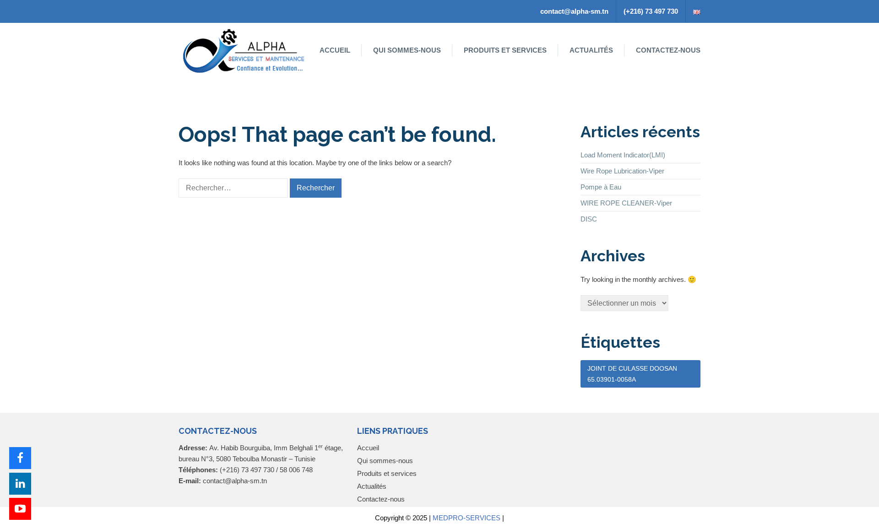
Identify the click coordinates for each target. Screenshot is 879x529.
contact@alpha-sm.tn (574, 11)
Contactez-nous (668, 50)
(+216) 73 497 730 (651, 11)
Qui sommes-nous (407, 50)
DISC (589, 219)
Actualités (591, 50)
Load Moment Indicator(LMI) (623, 155)
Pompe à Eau (601, 187)
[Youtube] (20, 509)
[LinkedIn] (20, 484)
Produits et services (505, 50)
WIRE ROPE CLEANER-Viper (626, 203)
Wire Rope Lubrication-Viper (622, 171)
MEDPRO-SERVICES (466, 518)
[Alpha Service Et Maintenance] (245, 50)
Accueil (335, 50)
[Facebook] (20, 458)
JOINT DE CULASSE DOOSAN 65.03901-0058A (632, 374)
